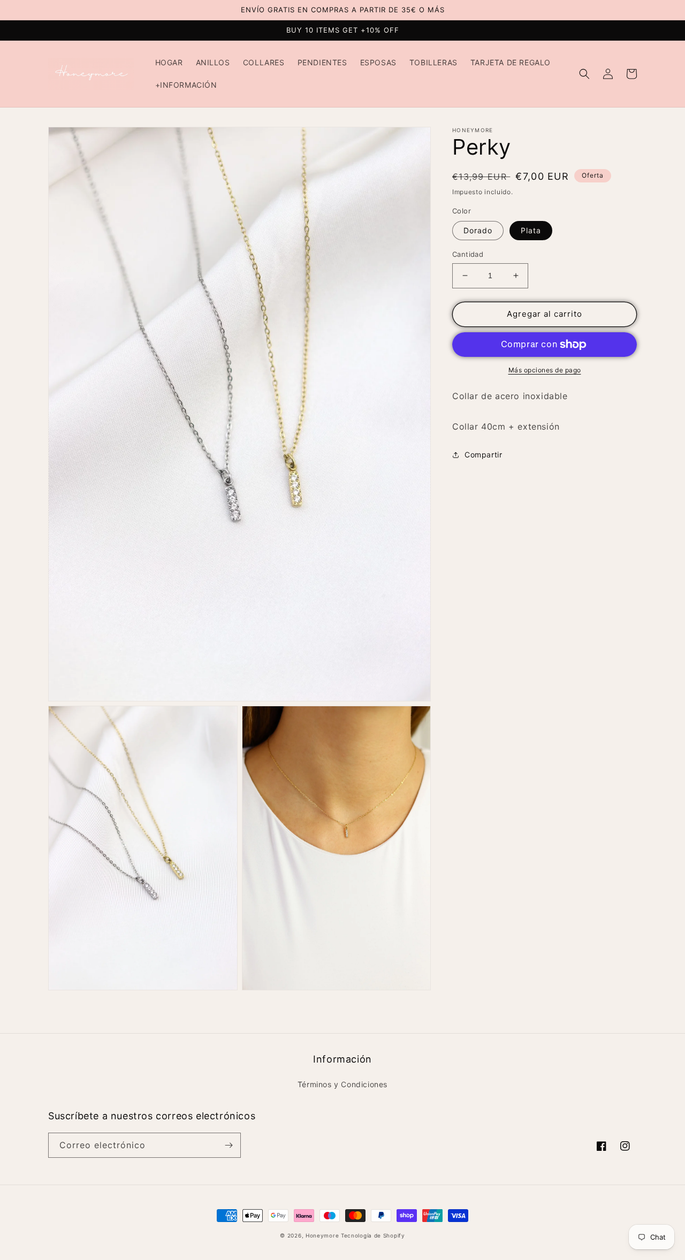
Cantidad (467, 254)
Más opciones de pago (544, 370)
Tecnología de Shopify (373, 1235)
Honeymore (322, 1235)
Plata (531, 230)
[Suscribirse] (228, 1145)
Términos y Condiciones (342, 1084)
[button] (584, 74)
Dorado (477, 230)
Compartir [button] (483, 454)
